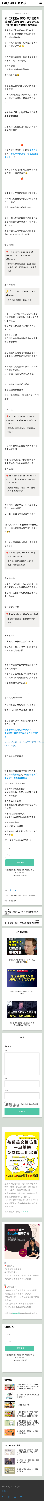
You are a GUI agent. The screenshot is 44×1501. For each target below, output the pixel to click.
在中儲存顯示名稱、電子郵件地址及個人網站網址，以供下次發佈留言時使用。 (22, 1105)
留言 (6, 1050)
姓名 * (6, 1078)
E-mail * (7, 1090)
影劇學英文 (12, 901)
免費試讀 (25, 1212)
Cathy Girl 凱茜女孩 (14, 3)
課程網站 (16, 1313)
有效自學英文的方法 (15, 896)
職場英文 (25, 896)
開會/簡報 (32, 896)
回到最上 (5, 1491)
